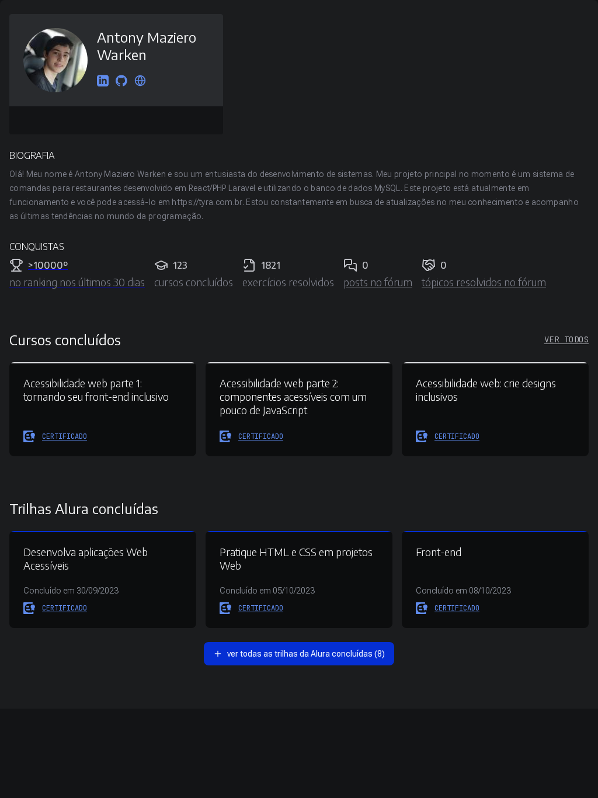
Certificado (64, 436)
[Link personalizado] (140, 82)
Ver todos (566, 339)
